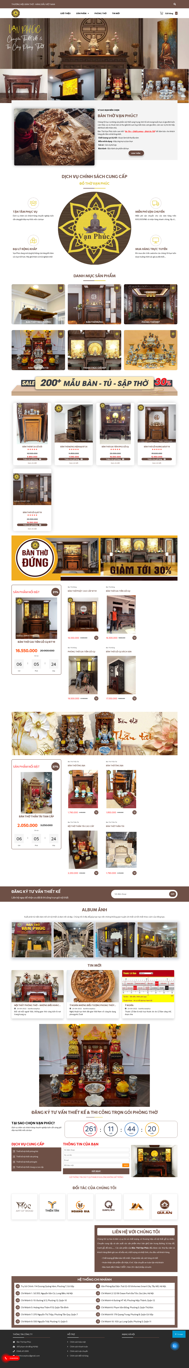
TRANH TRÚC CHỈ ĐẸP (94, 367)
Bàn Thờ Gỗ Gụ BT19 (32, 512)
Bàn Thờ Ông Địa (114, 765)
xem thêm (135, 153)
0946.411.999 (22, 1351)
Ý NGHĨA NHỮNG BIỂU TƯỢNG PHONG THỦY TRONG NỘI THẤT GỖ (92, 1005)
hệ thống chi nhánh (94, 1279)
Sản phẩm (81, 13)
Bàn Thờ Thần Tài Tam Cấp (36, 816)
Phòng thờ (100, 13)
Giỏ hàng (169, 13)
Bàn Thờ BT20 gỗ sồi (32, 447)
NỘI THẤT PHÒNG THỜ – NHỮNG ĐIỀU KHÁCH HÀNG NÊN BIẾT (37, 1005)
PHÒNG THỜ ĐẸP (151, 322)
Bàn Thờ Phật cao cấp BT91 (82, 591)
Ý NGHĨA (129, 1005)
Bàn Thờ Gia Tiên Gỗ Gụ (118, 591)
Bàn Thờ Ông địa (76, 765)
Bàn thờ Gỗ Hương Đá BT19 (157, 447)
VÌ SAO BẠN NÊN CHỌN (108, 110)
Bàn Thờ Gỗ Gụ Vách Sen (118, 651)
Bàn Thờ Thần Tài (73, 761)
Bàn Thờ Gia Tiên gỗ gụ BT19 (36, 641)
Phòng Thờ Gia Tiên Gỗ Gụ (81, 651)
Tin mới (116, 13)
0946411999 (14, 1358)
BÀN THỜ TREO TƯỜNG (38, 322)
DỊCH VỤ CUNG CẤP (27, 1144)
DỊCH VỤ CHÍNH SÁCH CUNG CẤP (94, 176)
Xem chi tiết (32, 463)
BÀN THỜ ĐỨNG (94, 322)
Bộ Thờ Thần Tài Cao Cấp (81, 826)
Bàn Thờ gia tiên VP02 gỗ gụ (115, 447)
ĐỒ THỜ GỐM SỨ (151, 367)
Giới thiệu (65, 13)
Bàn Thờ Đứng (72, 587)
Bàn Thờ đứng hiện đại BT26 (73, 447)
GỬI (172, 894)
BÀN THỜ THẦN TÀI (38, 367)
